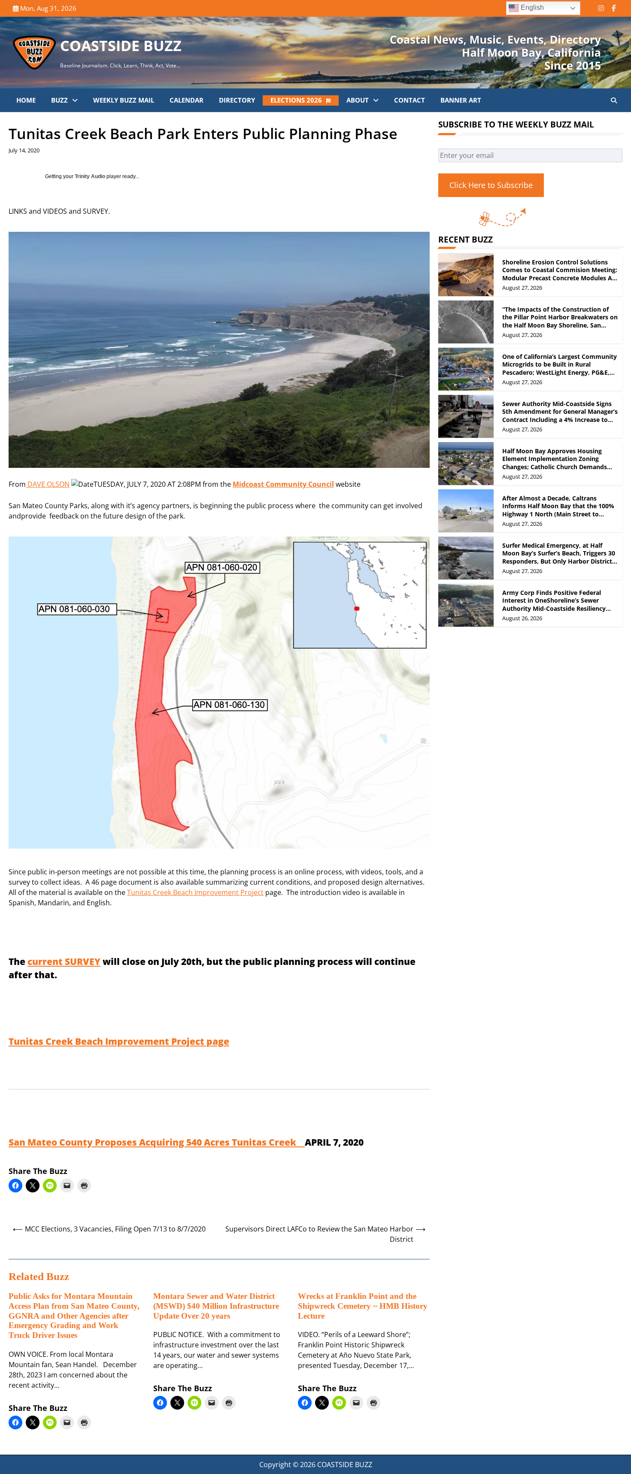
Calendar (186, 100)
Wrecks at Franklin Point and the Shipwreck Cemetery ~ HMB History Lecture (363, 1306)
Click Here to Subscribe (491, 185)
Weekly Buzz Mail (123, 100)
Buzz (59, 100)
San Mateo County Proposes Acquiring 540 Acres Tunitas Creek (157, 1142)
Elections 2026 (296, 100)
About (357, 100)
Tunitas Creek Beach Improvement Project (195, 892)
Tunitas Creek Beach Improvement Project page (119, 1041)
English (531, 7)
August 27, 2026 (522, 287)
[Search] (613, 100)
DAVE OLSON (48, 484)
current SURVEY (63, 961)
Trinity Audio (90, 176)
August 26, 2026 (522, 618)
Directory (237, 100)
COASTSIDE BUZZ (121, 45)
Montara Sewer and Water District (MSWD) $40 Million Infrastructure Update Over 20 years (216, 1306)
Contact (409, 100)
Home (26, 100)
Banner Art (460, 100)
